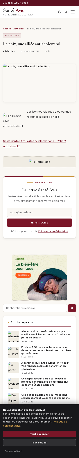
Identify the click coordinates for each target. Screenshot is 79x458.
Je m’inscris (39, 222)
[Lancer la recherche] (72, 308)
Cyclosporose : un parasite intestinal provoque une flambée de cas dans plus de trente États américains (45, 381)
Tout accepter (39, 434)
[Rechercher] (66, 12)
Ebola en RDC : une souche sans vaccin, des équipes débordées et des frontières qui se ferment (46, 350)
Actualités (18, 28)
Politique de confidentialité (53, 231)
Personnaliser (13, 451)
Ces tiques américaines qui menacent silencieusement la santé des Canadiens (45, 396)
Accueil (7, 28)
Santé (13, 10)
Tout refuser (39, 442)
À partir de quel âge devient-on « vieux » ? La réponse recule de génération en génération (45, 366)
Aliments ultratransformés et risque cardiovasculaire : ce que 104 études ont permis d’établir (45, 334)
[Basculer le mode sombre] (59, 12)
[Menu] (72, 12)
